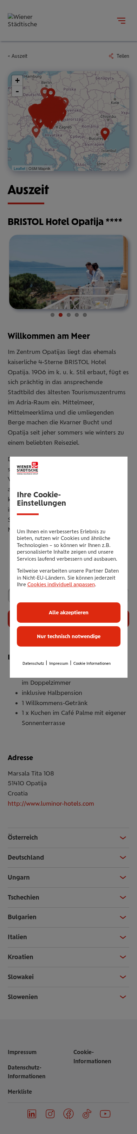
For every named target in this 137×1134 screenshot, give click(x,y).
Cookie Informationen (92, 663)
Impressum (58, 663)
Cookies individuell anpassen (61, 584)
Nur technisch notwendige (68, 636)
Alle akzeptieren (69, 612)
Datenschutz (33, 663)
